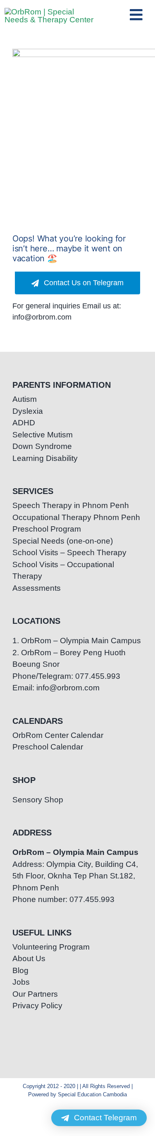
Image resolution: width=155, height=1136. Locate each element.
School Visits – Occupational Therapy (63, 570)
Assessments (36, 588)
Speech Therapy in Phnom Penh (70, 505)
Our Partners (35, 994)
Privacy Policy (37, 1005)
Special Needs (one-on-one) (62, 541)
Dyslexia (27, 411)
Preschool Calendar (47, 746)
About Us (28, 958)
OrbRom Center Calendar (57, 735)
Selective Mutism (42, 434)
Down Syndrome (42, 446)
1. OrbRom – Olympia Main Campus (76, 640)
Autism (24, 399)
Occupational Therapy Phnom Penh (76, 517)
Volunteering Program (51, 947)
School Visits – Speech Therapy (69, 552)
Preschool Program (46, 529)
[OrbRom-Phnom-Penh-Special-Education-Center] (49, 11)
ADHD (23, 422)
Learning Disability (45, 458)
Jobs (21, 982)
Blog (20, 970)
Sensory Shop (37, 799)
